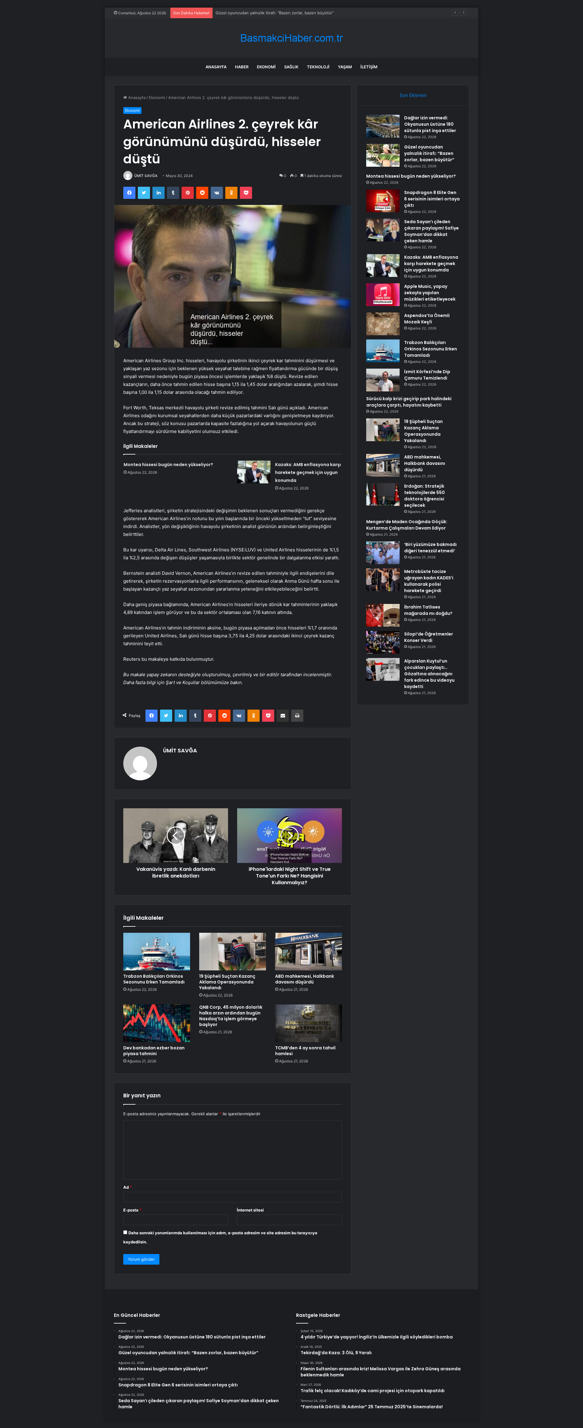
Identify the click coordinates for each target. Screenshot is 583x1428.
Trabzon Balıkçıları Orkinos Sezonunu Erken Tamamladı (154, 979)
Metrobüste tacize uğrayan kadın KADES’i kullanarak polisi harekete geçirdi (428, 581)
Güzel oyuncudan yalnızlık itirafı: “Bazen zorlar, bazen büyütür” (429, 153)
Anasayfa (216, 66)
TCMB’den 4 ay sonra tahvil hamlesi (305, 1051)
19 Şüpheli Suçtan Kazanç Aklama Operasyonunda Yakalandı (227, 982)
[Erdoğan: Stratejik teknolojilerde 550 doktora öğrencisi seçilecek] (383, 494)
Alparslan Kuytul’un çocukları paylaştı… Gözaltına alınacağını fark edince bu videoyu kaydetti (429, 674)
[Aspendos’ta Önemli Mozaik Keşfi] (383, 323)
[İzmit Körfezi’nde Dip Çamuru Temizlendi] (383, 380)
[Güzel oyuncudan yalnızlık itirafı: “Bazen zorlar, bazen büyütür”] (383, 155)
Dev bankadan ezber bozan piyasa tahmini (154, 1051)
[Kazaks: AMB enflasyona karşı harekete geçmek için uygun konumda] (254, 472)
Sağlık (291, 66)
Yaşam (345, 66)
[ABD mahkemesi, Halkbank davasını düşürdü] (308, 951)
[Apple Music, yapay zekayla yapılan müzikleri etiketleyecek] (383, 294)
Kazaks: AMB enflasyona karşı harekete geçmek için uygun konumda (308, 472)
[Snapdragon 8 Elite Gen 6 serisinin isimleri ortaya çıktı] (383, 200)
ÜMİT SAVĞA (146, 175)
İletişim (368, 66)
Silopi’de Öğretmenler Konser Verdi (428, 637)
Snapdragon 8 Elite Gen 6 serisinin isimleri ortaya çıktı (432, 198)
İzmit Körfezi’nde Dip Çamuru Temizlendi (427, 375)
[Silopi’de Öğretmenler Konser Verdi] (383, 642)
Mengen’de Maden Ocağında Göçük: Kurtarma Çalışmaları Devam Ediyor (406, 525)
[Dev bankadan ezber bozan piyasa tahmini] (156, 1023)
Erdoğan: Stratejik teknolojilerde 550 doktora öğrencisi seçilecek (424, 495)
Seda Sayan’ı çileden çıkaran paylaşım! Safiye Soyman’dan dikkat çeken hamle (431, 231)
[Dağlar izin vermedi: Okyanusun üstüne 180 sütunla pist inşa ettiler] (383, 126)
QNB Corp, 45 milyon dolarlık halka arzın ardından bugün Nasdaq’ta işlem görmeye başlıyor (230, 1016)
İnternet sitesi (250, 1210)
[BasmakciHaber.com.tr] (291, 38)
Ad (127, 1187)
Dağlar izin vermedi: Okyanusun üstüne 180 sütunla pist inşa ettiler (430, 124)
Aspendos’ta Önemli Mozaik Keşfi (427, 318)
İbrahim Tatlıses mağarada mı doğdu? (428, 610)
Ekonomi (266, 66)
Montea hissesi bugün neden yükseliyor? (255, 12)
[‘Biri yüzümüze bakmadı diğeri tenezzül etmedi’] (383, 552)
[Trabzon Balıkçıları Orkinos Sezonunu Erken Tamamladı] (156, 951)
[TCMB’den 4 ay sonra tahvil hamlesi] (308, 1023)
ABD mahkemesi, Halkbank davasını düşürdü (304, 979)
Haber (241, 66)
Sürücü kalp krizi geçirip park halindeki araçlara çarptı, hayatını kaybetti (409, 402)
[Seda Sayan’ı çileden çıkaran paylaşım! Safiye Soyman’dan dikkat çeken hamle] (383, 230)
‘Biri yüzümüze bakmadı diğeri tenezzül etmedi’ (430, 547)
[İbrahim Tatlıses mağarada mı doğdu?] (383, 615)
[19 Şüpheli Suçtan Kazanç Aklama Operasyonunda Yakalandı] (232, 951)
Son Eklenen (413, 95)
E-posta (132, 1210)
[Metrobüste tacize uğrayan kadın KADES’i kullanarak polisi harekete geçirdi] (383, 579)
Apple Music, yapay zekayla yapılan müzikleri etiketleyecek (429, 292)
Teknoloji (318, 66)
